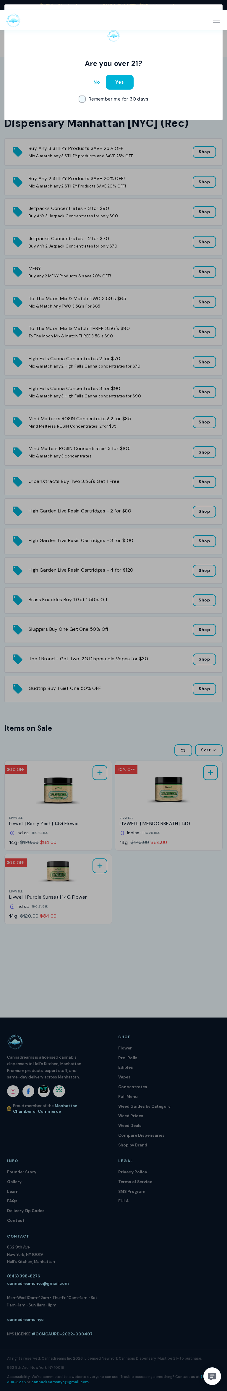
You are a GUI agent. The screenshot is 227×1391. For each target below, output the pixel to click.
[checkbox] (113, 99)
